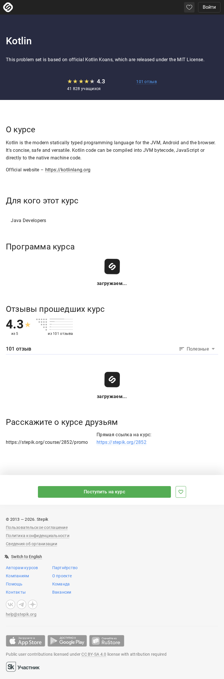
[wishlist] (189, 7)
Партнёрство (65, 567)
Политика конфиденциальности (37, 535)
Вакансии (61, 592)
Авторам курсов (22, 567)
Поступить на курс (104, 492)
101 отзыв (146, 81)
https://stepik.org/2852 (121, 442)
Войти (209, 7)
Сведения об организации (31, 543)
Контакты (16, 592)
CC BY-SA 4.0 (93, 654)
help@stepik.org (21, 614)
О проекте (62, 576)
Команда (61, 584)
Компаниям (17, 576)
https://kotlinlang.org (68, 170)
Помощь (14, 584)
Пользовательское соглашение (37, 527)
